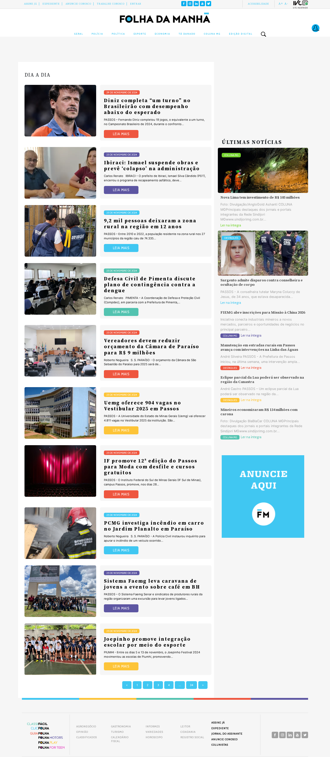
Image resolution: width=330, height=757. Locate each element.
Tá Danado (187, 33)
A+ (280, 4)
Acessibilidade (258, 3)
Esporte (140, 33)
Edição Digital (240, 33)
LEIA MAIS (121, 134)
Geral (78, 33)
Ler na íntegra (230, 225)
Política (118, 33)
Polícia (97, 33)
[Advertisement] (263, 94)
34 (191, 685)
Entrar (135, 3)
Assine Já (30, 3)
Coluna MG (212, 33)
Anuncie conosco (78, 3)
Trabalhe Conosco (111, 3)
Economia (162, 33)
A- (286, 4)
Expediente (51, 3)
